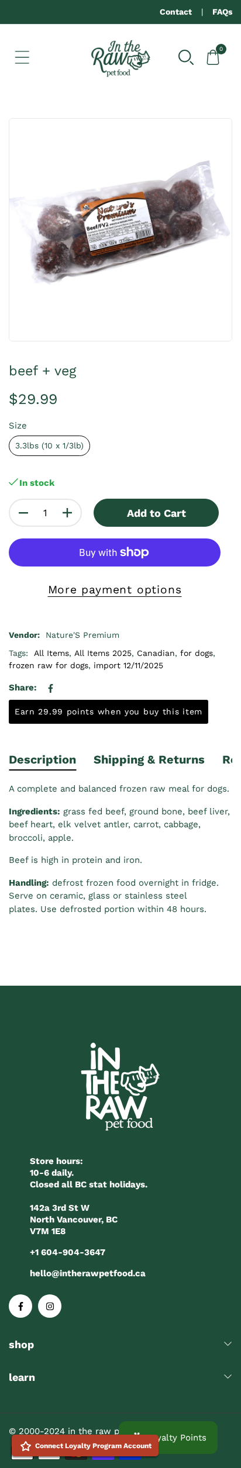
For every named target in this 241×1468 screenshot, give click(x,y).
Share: (23, 687)
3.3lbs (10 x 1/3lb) (49, 445)
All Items (51, 653)
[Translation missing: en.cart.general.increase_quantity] (67, 513)
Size (18, 425)
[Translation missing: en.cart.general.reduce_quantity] (23, 513)
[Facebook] (20, 1306)
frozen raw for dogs (48, 665)
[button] (186, 56)
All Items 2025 (103, 653)
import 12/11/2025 (128, 665)
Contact (176, 11)
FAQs (222, 11)
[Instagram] (49, 1306)
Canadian (156, 653)
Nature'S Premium (82, 635)
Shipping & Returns (149, 759)
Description (42, 759)
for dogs (196, 653)
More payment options (115, 589)
